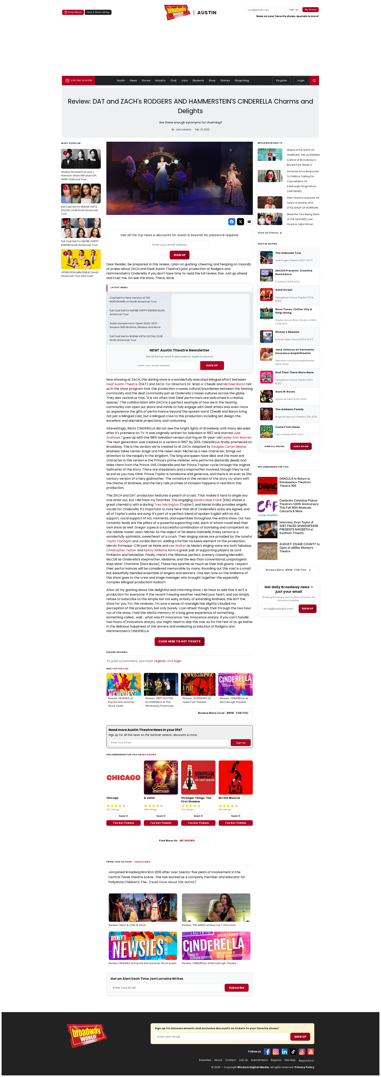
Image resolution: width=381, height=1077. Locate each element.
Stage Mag (242, 80)
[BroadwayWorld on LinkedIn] (284, 1051)
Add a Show (301, 446)
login (177, 661)
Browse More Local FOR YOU (223, 713)
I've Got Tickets (123, 823)
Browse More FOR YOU (286, 570)
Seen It (123, 816)
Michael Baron (234, 384)
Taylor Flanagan (119, 541)
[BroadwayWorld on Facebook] (267, 1051)
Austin (121, 80)
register (160, 661)
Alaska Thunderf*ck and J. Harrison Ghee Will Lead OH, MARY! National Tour (79, 166)
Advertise (205, 1060)
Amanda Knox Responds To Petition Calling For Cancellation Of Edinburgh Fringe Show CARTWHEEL (303, 181)
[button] (314, 80)
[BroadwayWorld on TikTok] (293, 1051)
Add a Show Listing (98, 12)
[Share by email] (249, 221)
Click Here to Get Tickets (180, 641)
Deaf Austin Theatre (122, 384)
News (133, 80)
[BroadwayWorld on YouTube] (310, 1051)
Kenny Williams (155, 550)
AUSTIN (207, 12)
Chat (173, 80)
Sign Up (180, 255)
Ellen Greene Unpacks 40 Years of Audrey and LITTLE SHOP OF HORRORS (303, 203)
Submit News (259, 1060)
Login (300, 80)
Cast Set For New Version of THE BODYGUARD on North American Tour (133, 299)
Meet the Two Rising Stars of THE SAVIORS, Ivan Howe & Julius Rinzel (303, 219)
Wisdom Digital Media (253, 1067)
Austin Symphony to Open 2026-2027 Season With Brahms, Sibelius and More (135, 325)
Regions (276, 1060)
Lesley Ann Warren (236, 437)
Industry (160, 80)
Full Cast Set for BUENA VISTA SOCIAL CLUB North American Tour (79, 201)
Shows (146, 80)
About (218, 1060)
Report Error (306, 1061)
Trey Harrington (166, 504)
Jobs (184, 80)
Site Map (290, 1060)
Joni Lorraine (142, 861)
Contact (230, 1060)
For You (123, 668)
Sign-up (293, 9)
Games (225, 80)
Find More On (177, 840)
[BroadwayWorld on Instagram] (275, 1051)
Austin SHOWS (267, 243)
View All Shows (274, 446)
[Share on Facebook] (231, 221)
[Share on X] (240, 221)
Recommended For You (273, 466)
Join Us (243, 1060)
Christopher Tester (121, 550)
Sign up (307, 608)
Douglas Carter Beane (228, 446)
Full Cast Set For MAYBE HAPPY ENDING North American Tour (80, 233)
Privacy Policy (304, 1067)
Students (198, 80)
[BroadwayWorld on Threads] (302, 1051)
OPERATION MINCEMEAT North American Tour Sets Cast (79, 265)
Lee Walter (177, 545)
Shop (212, 80)
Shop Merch (75, 12)
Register (281, 80)
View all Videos (268, 233)
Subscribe (236, 988)
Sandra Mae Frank (207, 500)
